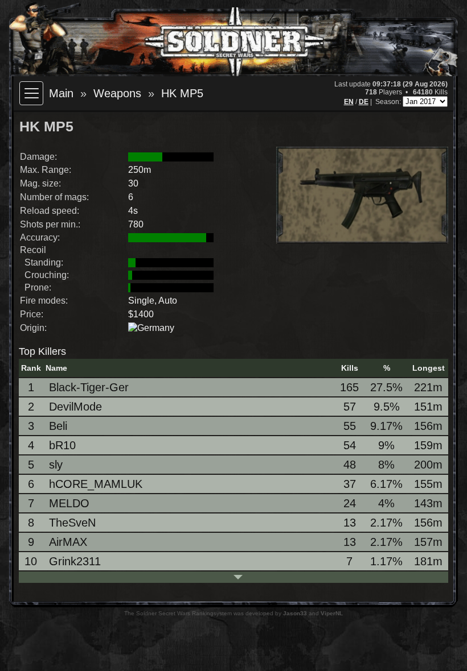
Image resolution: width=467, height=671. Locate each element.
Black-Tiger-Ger (89, 387)
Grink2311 (75, 561)
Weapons (117, 93)
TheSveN (72, 522)
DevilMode (75, 406)
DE (363, 102)
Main (61, 93)
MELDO (69, 503)
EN (349, 102)
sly (56, 464)
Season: (389, 102)
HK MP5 (182, 93)
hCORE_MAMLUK (95, 484)
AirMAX (68, 542)
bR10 (62, 445)
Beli (58, 426)
